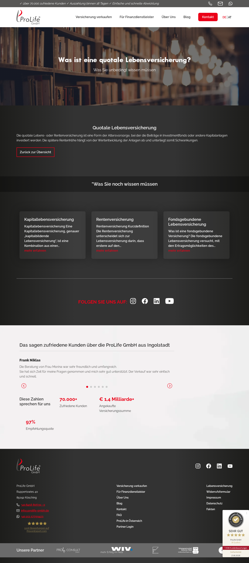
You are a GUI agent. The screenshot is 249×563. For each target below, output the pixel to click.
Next (169, 385)
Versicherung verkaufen (132, 485)
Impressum (213, 497)
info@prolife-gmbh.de (35, 510)
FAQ (119, 515)
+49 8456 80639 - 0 (33, 504)
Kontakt (121, 509)
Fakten (210, 509)
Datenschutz (214, 503)
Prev (23, 385)
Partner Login (125, 526)
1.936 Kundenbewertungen (235, 547)
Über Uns (123, 497)
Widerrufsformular (218, 491)
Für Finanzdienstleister (131, 491)
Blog (119, 503)
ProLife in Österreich (129, 520)
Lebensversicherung (219, 485)
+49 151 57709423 (32, 516)
